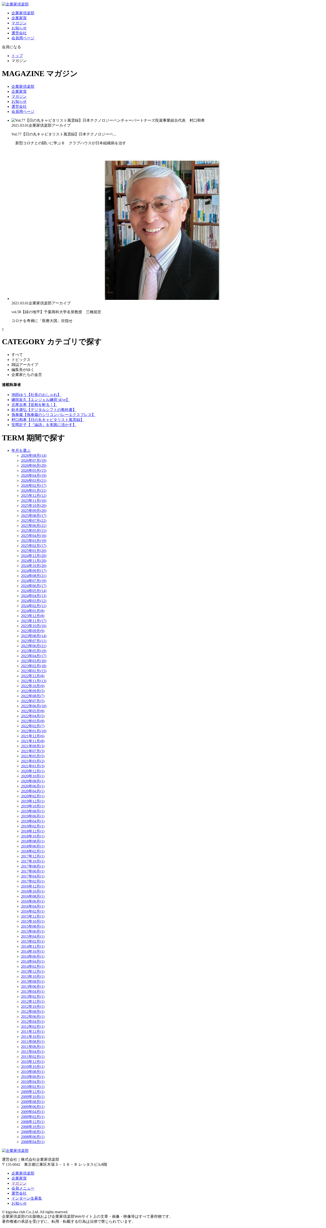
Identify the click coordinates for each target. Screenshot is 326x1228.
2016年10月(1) (32, 891)
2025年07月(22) (33, 521)
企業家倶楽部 (22, 13)
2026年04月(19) (33, 476)
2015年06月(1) (32, 931)
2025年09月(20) (33, 511)
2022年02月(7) (32, 726)
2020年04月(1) (32, 791)
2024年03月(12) (33, 601)
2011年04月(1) (32, 1052)
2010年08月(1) (32, 1072)
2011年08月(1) (32, 1042)
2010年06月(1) (32, 1077)
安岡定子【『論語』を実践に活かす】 (43, 425)
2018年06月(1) (32, 846)
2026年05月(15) (33, 470)
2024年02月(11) (33, 606)
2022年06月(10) (33, 706)
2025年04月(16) (33, 536)
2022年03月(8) (32, 721)
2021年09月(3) (32, 746)
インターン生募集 (26, 1198)
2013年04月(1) (32, 991)
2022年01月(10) (33, 731)
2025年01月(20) (33, 551)
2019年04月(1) (32, 821)
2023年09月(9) (32, 631)
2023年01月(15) (33, 671)
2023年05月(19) (33, 651)
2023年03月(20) (33, 661)
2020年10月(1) (32, 776)
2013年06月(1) (32, 986)
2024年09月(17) (33, 571)
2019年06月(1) (32, 816)
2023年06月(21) (33, 646)
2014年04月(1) (32, 961)
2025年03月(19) (33, 541)
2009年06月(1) (32, 1107)
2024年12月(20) (33, 556)
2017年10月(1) (32, 861)
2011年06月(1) (32, 1047)
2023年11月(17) (33, 621)
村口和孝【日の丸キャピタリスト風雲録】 (47, 420)
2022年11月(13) (33, 681)
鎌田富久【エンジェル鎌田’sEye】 (40, 400)
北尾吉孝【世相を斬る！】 (34, 405)
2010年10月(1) (32, 1067)
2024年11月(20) (33, 561)
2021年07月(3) (32, 751)
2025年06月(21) (33, 526)
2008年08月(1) (32, 1132)
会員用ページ (22, 38)
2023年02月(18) (33, 666)
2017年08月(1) (32, 866)
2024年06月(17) (33, 586)
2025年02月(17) (33, 546)
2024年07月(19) (33, 581)
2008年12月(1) (32, 1122)
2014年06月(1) (32, 956)
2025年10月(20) (33, 506)
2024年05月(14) (33, 591)
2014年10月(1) (32, 951)
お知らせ (19, 28)
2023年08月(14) (33, 636)
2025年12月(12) (33, 496)
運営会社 (19, 33)
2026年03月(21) (33, 481)
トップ (17, 56)
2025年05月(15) (33, 531)
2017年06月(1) (32, 871)
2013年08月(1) (32, 981)
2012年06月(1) (32, 1017)
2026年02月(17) (33, 486)
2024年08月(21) (33, 576)
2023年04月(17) (33, 656)
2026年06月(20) (33, 465)
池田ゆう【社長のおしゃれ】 (36, 395)
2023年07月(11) (33, 641)
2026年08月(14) (33, 455)
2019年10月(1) (32, 806)
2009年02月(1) (32, 1117)
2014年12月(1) (32, 946)
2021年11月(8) (32, 741)
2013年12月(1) (32, 971)
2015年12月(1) (32, 916)
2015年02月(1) (32, 941)
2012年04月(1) (32, 1022)
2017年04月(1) (32, 876)
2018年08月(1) (32, 841)
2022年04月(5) (32, 716)
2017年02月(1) (32, 881)
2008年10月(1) (32, 1127)
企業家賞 (19, 18)
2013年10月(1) (32, 976)
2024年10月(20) (33, 566)
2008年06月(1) (32, 1137)
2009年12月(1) (32, 1092)
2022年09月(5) (32, 691)
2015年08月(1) (32, 926)
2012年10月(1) (32, 1006)
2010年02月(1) (32, 1087)
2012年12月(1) (32, 1001)
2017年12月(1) (32, 856)
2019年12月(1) (32, 801)
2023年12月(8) (32, 616)
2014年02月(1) (32, 966)
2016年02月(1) (32, 911)
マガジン (19, 23)
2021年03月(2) (32, 761)
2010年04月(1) (32, 1082)
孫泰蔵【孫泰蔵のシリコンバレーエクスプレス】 (53, 415)
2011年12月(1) (32, 1032)
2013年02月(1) (32, 996)
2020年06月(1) (32, 786)
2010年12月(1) (32, 1062)
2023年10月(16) (33, 626)
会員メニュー (22, 1188)
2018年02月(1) (32, 851)
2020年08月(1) (32, 781)
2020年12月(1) (32, 771)
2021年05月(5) (32, 756)
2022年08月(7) (32, 696)
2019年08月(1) (32, 811)
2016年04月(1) (32, 906)
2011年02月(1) (32, 1057)
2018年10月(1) (32, 836)
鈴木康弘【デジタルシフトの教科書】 (43, 410)
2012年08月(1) (32, 1011)
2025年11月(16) (33, 501)
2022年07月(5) (32, 701)
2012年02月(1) (32, 1027)
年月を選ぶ (21, 450)
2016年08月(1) (32, 896)
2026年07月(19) (33, 460)
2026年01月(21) (33, 491)
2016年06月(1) (32, 901)
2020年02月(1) (32, 796)
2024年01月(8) (32, 611)
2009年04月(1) (32, 1112)
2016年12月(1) (32, 886)
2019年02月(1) (32, 826)
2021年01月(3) (32, 766)
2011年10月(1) (32, 1037)
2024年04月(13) (33, 596)
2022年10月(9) (32, 686)
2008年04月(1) (32, 1142)
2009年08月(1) (32, 1102)
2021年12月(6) (32, 736)
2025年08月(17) (33, 516)
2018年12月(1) (32, 831)
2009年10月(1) (32, 1097)
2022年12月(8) (32, 676)
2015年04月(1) (32, 936)
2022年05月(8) (32, 711)
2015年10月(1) (32, 921)
